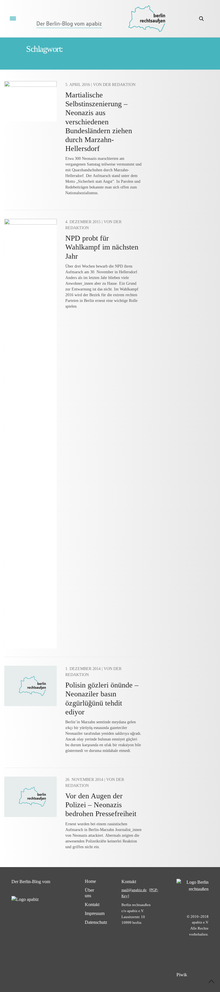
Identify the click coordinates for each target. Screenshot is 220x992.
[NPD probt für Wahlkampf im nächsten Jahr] (30, 434)
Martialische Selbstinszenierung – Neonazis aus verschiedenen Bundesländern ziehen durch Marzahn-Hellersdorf (98, 122)
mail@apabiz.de (134, 890)
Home (90, 881)
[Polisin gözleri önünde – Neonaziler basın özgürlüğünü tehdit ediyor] (30, 686)
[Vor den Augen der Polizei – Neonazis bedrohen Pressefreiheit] (30, 797)
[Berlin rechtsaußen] (146, 18)
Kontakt (92, 904)
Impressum (95, 913)
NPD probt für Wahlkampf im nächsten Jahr (101, 247)
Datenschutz (96, 922)
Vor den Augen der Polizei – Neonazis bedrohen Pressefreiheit (100, 805)
